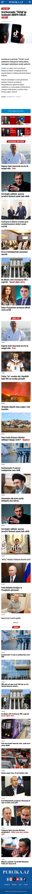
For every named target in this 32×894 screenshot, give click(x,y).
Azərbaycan (11, 96)
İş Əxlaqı (26, 884)
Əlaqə (20, 884)
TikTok (19, 96)
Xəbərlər (14, 884)
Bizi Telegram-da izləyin (16, 111)
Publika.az (5, 68)
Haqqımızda (7, 884)
